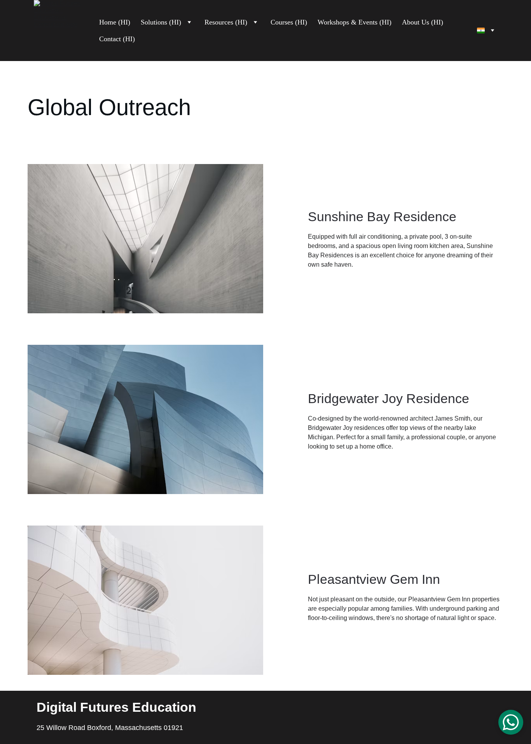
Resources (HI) (225, 22)
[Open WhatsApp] (510, 722)
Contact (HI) (117, 39)
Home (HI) (114, 22)
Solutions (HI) (161, 22)
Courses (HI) (289, 22)
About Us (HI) (422, 22)
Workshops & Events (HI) (354, 22)
